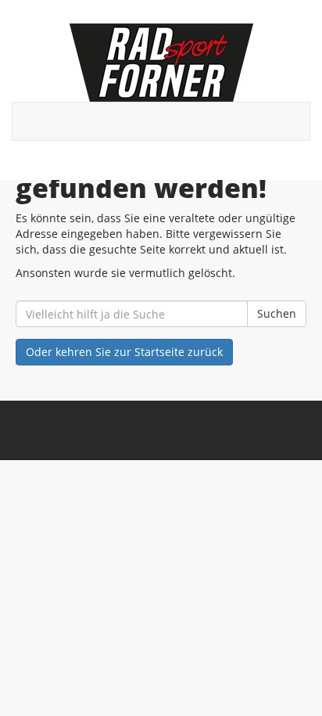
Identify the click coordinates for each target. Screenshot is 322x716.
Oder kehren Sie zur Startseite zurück (124, 351)
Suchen (276, 313)
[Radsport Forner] (161, 62)
